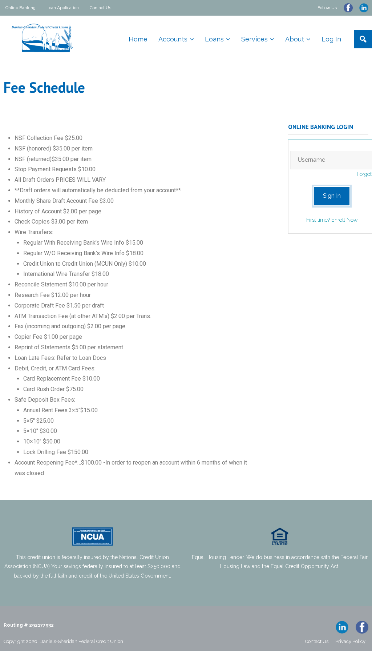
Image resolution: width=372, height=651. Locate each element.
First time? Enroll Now (332, 220)
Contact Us (100, 7)
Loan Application (62, 7)
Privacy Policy (350, 641)
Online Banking (20, 7)
